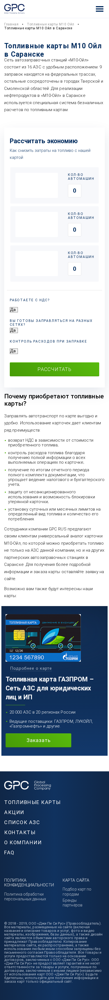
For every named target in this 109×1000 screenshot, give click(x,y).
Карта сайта (76, 880)
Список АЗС (22, 822)
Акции (14, 812)
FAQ (9, 852)
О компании (23, 842)
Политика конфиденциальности (29, 882)
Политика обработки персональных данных (25, 896)
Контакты (19, 832)
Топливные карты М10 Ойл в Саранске (38, 28)
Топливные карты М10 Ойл (50, 24)
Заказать (39, 740)
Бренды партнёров (72, 902)
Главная (11, 24)
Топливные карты (32, 802)
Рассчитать (54, 369)
